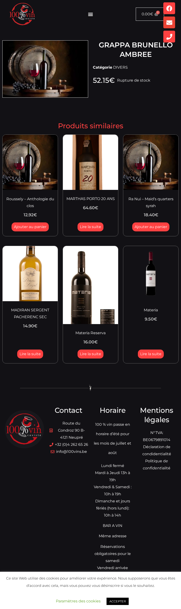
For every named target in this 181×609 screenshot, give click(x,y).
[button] (91, 14)
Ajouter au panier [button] (30, 227)
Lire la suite (90, 227)
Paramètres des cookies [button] (78, 601)
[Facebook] (169, 8)
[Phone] (169, 36)
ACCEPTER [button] (117, 601)
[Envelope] (169, 22)
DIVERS (120, 67)
